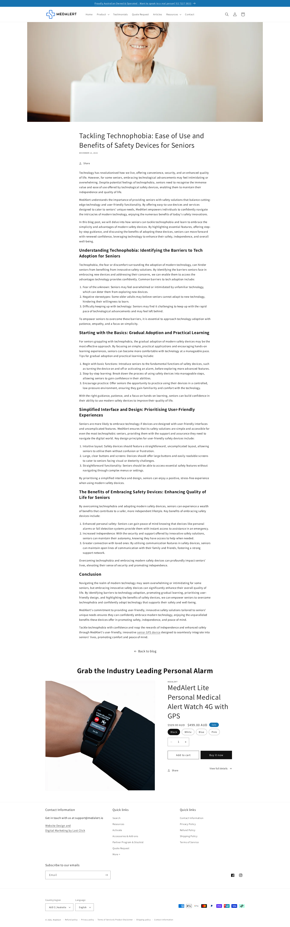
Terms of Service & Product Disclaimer (115, 919)
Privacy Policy (188, 824)
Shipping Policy (189, 836)
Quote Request (121, 848)
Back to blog (147, 651)
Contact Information (191, 818)
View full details (219, 768)
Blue (201, 732)
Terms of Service (189, 842)
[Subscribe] (106, 875)
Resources (118, 824)
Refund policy (71, 919)
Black (174, 732)
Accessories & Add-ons (125, 836)
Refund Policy (187, 830)
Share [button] (86, 163)
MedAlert (57, 920)
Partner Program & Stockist (128, 842)
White (188, 732)
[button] (103, 14)
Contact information (163, 919)
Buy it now (216, 755)
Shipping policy (143, 919)
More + (116, 854)
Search (116, 818)
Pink (214, 732)
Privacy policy (87, 919)
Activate (117, 830)
